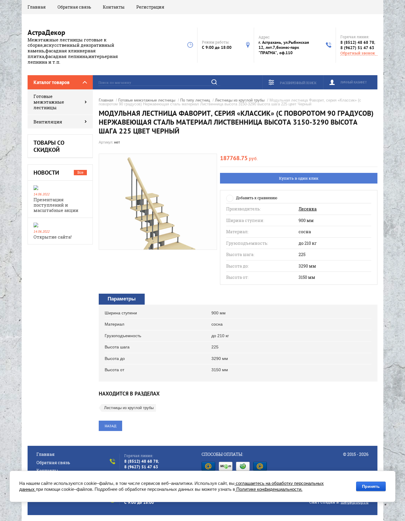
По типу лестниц (195, 100)
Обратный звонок (357, 53)
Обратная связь (74, 7)
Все (80, 172)
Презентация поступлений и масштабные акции (56, 205)
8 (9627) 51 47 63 (357, 47)
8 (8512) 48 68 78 (357, 42)
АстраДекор (46, 32)
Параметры (122, 299)
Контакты (114, 7)
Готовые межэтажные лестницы (49, 101)
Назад (110, 426)
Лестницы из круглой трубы (239, 100)
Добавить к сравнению (256, 197)
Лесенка (308, 209)
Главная (37, 7)
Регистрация (150, 7)
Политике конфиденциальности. (268, 489)
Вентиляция (48, 122)
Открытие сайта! (53, 237)
